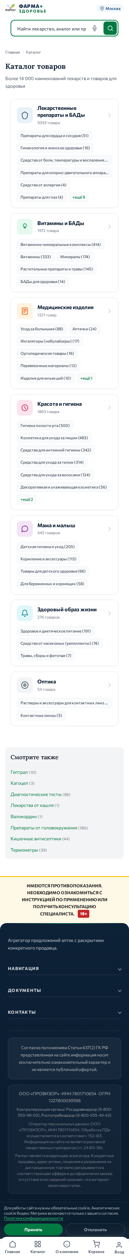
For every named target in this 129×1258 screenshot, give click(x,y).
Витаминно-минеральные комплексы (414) (61, 244)
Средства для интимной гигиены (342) (56, 449)
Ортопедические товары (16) (47, 353)
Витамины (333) (36, 256)
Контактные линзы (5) (41, 715)
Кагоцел (19, 783)
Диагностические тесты (36, 794)
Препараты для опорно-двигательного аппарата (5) (66, 172)
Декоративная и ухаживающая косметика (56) (64, 487)
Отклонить (95, 1229)
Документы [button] (24, 990)
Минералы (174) (75, 256)
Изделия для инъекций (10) (46, 378)
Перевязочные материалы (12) (49, 365)
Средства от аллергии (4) (43, 184)
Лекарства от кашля (32, 805)
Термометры (24, 850)
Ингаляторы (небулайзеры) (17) (50, 341)
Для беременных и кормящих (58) (52, 583)
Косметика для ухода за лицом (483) (54, 437)
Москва (113, 8)
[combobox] (64, 28)
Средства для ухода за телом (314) (52, 462)
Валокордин (24, 816)
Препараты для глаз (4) (42, 197)
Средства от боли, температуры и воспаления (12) (66, 160)
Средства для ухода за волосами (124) (55, 474)
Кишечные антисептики (36, 838)
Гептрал (19, 772)
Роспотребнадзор (58, 1115)
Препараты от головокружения (44, 827)
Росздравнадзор (81, 1109)
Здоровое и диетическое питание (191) (56, 631)
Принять (33, 1229)
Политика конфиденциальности (33, 1218)
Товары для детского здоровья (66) (53, 571)
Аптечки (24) (84, 328)
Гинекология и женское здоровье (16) (55, 147)
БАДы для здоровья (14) (43, 281)
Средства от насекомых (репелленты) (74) (60, 643)
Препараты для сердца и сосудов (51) (55, 135)
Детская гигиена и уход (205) (48, 546)
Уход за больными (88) (42, 328)
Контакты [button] (22, 1012)
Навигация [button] (23, 968)
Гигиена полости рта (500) (45, 425)
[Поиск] (110, 28)
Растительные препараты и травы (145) (57, 268)
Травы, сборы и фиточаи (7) (46, 655)
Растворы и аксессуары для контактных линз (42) (66, 702)
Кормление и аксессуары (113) (48, 558)
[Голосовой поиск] (94, 28)
